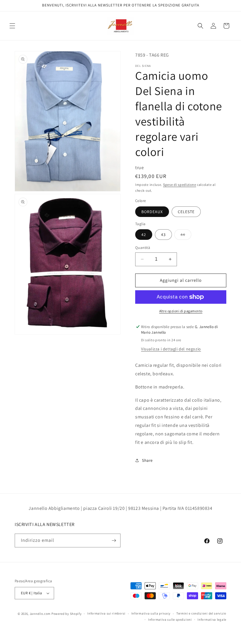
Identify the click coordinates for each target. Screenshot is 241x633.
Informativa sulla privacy (151, 613)
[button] (12, 25)
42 (143, 234)
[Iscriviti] (113, 540)
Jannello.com (40, 614)
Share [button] (147, 460)
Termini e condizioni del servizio (201, 613)
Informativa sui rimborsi (106, 613)
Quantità (142, 247)
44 (185, 236)
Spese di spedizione (179, 184)
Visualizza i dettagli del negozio (171, 349)
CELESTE (186, 211)
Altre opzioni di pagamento (180, 311)
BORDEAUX (152, 211)
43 (163, 234)
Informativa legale (212, 619)
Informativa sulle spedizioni (170, 619)
